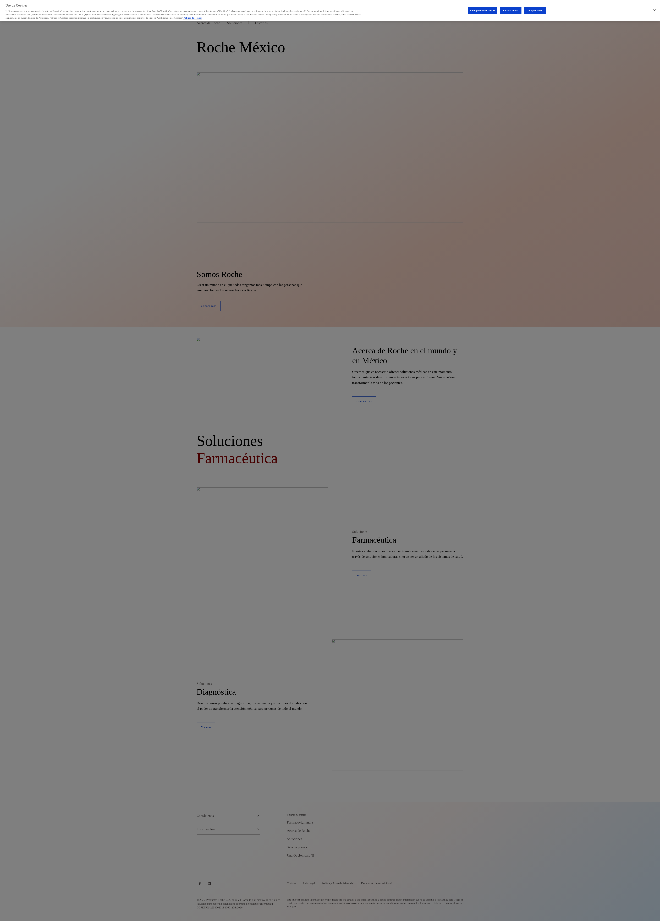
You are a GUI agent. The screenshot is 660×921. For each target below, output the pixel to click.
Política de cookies (193, 18)
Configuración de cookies (482, 10)
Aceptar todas (535, 10)
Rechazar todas (510, 10)
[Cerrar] (654, 10)
